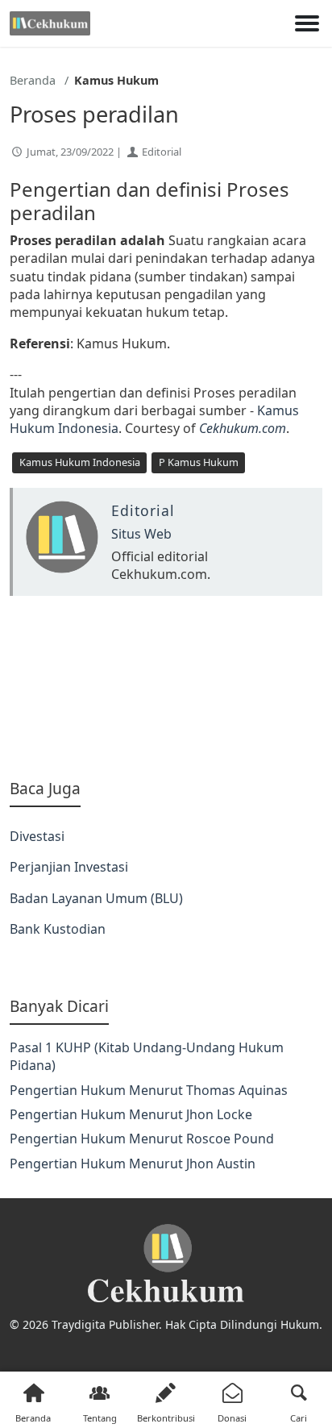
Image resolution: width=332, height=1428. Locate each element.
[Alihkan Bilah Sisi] (307, 23)
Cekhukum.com (242, 428)
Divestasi (37, 836)
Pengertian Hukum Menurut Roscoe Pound (142, 1138)
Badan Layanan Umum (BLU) (96, 898)
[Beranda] (50, 23)
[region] (166, 687)
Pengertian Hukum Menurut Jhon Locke (131, 1114)
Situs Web (141, 534)
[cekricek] (166, 1264)
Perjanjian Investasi (69, 867)
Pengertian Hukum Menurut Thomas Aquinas (149, 1090)
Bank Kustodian (58, 929)
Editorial (161, 151)
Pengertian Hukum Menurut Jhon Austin (132, 1163)
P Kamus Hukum (199, 462)
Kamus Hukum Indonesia (79, 462)
